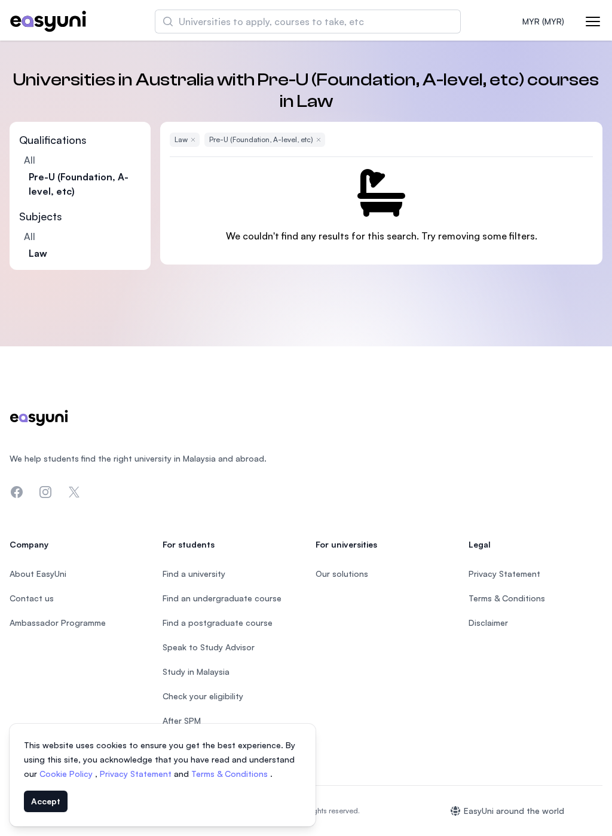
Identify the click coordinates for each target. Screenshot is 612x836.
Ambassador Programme (58, 622)
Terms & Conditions (230, 774)
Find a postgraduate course (218, 622)
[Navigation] (592, 21)
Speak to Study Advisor (209, 647)
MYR (543, 21)
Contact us (32, 598)
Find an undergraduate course (222, 598)
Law (38, 253)
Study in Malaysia (196, 671)
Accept (45, 801)
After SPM (182, 720)
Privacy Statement (137, 774)
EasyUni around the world (514, 811)
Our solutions (342, 573)
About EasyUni (38, 573)
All (29, 160)
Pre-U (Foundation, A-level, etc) (78, 184)
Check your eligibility (203, 696)
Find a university (194, 573)
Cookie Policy (67, 774)
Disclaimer (488, 622)
